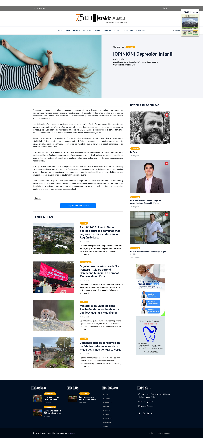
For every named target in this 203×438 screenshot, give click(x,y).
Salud (105, 426)
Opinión (97, 30)
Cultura (117, 30)
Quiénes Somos (164, 433)
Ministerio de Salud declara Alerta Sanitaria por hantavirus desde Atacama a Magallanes (99, 309)
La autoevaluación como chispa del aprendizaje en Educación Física (145, 202)
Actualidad (140, 30)
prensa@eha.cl (146, 402)
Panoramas (128, 30)
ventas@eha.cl (146, 406)
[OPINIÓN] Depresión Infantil (143, 54)
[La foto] (150, 127)
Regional (76, 30)
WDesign (71, 433)
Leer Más (83, 254)
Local (68, 30)
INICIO (60, 30)
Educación (87, 30)
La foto (133, 152)
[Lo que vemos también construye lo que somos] (150, 227)
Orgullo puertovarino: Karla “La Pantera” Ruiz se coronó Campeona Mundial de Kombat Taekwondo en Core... (99, 271)
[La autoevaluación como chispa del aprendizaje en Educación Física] (150, 176)
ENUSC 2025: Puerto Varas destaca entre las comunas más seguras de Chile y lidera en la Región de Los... (100, 232)
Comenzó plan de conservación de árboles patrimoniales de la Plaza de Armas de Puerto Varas (100, 346)
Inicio (151, 433)
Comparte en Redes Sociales (78, 206)
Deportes (107, 30)
